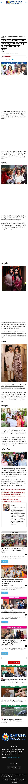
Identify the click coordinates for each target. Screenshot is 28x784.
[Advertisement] (14, 19)
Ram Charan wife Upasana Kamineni (16, 496)
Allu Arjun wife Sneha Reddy (18, 489)
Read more (5, 561)
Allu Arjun (7, 489)
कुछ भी (6, 36)
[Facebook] (2, 59)
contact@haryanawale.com (13, 757)
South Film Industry (6, 501)
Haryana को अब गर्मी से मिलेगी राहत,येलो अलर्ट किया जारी (11, 719)
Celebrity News (5, 490)
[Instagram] (12, 767)
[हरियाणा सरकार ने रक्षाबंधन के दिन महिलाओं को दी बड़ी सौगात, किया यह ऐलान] (14, 691)
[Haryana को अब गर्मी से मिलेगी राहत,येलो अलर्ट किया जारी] (14, 710)
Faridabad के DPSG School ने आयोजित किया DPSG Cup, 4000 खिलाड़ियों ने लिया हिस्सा (13, 550)
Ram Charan (4, 496)
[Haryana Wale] (6, 514)
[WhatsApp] (9, 59)
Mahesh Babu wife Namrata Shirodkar (10, 494)
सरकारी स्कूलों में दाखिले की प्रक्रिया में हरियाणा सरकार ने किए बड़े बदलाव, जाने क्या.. (13, 612)
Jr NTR (11, 490)
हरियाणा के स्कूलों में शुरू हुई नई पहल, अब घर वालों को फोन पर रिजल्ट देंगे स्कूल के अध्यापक (13, 680)
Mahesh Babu (21, 492)
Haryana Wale (7, 56)
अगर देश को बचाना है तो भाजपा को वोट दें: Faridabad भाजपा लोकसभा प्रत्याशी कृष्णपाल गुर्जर (12, 581)
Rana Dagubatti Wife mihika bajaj (9, 499)
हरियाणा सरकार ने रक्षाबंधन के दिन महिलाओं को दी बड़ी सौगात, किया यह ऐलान (13, 700)
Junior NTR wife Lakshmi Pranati (9, 492)
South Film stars (16, 501)
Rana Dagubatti (5, 497)
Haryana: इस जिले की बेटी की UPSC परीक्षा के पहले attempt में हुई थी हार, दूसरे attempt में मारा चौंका (13, 642)
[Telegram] (12, 59)
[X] (6, 59)
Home (2, 36)
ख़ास (2, 546)
